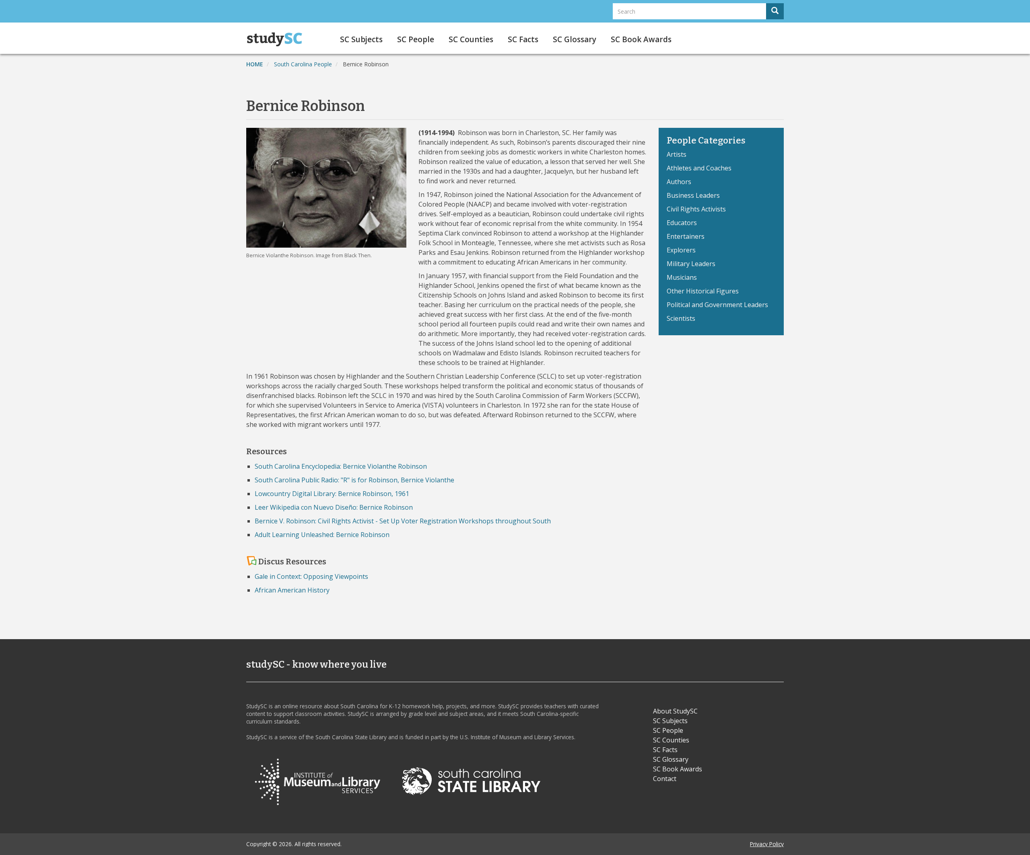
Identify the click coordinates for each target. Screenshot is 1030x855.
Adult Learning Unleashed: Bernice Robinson (322, 534)
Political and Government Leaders (717, 304)
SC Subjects (361, 39)
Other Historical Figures (703, 291)
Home (254, 64)
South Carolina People (303, 64)
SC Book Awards (641, 39)
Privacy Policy (767, 844)
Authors (679, 181)
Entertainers (686, 236)
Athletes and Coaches (699, 168)
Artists (676, 154)
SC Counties (471, 39)
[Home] (277, 39)
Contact (664, 778)
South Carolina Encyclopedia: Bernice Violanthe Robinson (341, 466)
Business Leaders (693, 195)
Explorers (681, 250)
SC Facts (523, 39)
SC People (415, 39)
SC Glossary (574, 39)
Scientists (681, 318)
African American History (292, 590)
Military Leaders (691, 263)
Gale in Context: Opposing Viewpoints (311, 576)
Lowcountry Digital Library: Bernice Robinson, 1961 (332, 493)
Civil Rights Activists (696, 209)
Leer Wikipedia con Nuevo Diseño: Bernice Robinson (334, 507)
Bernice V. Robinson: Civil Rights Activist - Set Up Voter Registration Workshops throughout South (403, 521)
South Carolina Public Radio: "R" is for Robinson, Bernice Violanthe (354, 480)
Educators (682, 222)
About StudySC (675, 711)
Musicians (682, 277)
